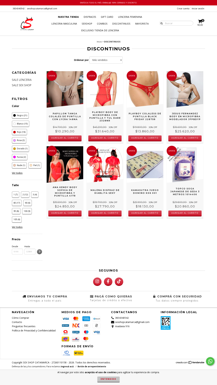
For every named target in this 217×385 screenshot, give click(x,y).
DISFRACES (90, 16)
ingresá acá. (67, 366)
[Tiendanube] (190, 363)
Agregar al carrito (64, 137)
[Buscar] (160, 23)
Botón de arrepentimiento (92, 366)
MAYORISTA (142, 23)
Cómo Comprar (20, 317)
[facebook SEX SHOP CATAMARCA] (108, 281)
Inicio (99, 41)
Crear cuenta (183, 8)
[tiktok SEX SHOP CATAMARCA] (119, 281)
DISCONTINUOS (121, 23)
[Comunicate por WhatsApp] (210, 361)
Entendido (108, 379)
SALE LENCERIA (22, 80)
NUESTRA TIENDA (68, 16)
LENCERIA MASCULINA (64, 23)
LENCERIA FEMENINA (130, 16)
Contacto (17, 322)
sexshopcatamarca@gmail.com (42, 8)
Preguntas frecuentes (23, 326)
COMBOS (102, 23)
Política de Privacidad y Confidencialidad (34, 330)
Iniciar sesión (198, 8)
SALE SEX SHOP (21, 85)
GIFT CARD (107, 16)
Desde (15, 246)
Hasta (27, 246)
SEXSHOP (87, 23)
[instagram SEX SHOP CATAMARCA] (97, 281)
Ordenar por (81, 60)
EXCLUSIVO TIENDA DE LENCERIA (100, 30)
